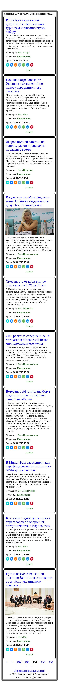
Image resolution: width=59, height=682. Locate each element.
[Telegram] (19, 65)
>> (32, 666)
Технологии (29, 491)
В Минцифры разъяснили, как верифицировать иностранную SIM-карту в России (28, 466)
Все (19, 52)
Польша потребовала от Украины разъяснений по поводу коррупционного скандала (24, 85)
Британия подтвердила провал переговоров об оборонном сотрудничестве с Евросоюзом (28, 522)
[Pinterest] (31, 65)
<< (7, 662)
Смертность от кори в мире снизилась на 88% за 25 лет (26, 283)
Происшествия (30, 254)
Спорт (26, 52)
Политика (28, 170)
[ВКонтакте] (11, 65)
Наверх (29, 70)
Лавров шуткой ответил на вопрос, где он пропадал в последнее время (25, 145)
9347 (42, 662)
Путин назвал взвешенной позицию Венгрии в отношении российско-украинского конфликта (29, 579)
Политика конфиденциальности (29, 671)
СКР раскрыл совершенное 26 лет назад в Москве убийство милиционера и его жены (28, 339)
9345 (27, 662)
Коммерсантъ (23, 56)
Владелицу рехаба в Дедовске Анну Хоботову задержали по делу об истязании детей (28, 201)
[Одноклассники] (15, 65)
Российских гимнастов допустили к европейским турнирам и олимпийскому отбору (25, 26)
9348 (51, 662)
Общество (28, 308)
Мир (25, 114)
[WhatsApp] (23, 65)
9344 (19, 662)
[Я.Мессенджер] (7, 65)
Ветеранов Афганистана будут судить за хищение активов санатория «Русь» (28, 395)
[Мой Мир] (27, 65)
